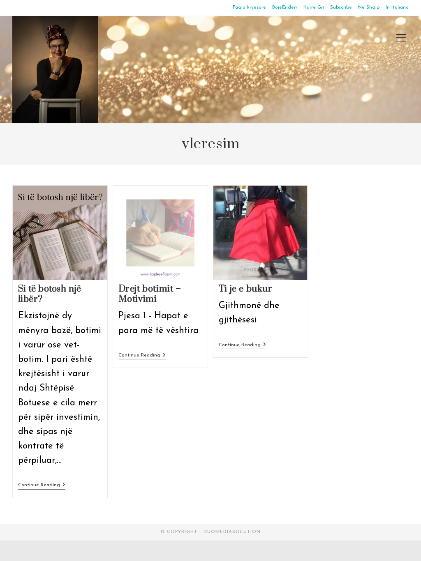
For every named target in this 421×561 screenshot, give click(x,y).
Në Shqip (368, 7)
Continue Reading (41, 485)
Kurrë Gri (313, 7)
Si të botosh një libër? (50, 294)
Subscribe (341, 7)
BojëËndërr (284, 7)
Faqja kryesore (249, 7)
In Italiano (397, 7)
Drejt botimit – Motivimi (149, 294)
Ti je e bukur (246, 288)
